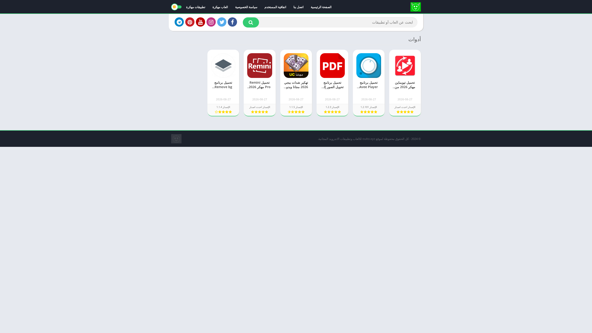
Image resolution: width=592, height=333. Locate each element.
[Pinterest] (189, 22)
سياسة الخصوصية (246, 7)
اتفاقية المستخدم (275, 7)
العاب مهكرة (220, 7)
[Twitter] (221, 22)
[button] (251, 22)
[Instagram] (211, 22)
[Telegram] (179, 22)
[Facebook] (232, 22)
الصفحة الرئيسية (321, 7)
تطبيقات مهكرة (195, 7)
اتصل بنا (298, 7)
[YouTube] (200, 22)
